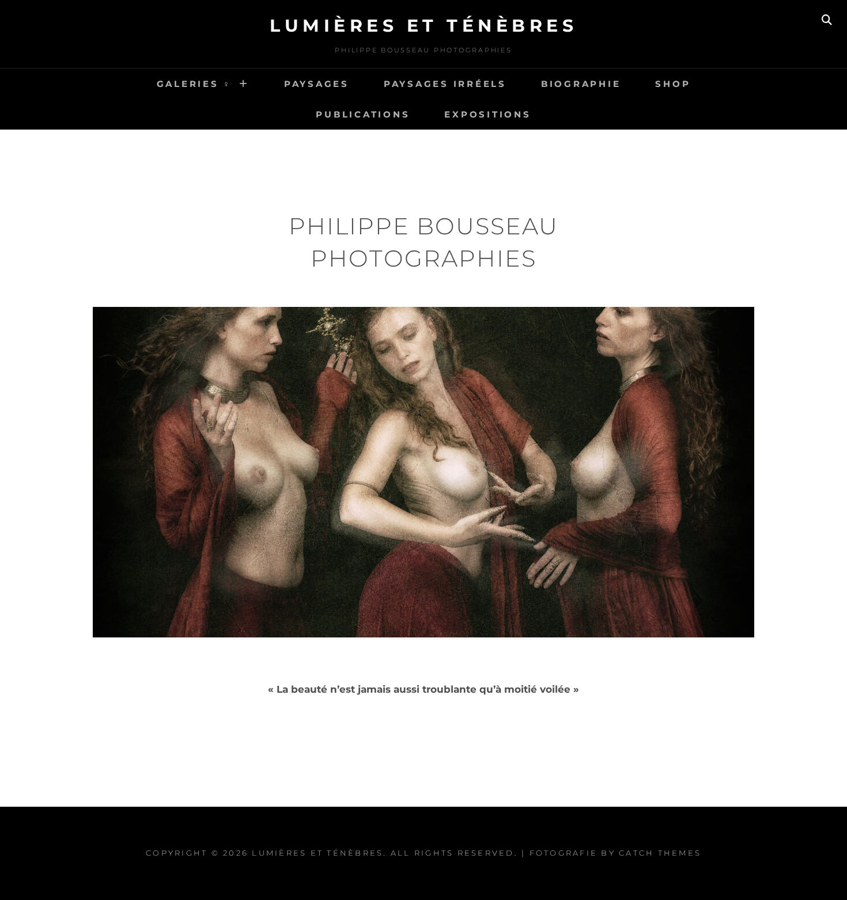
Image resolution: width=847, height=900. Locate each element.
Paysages (316, 83)
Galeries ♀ (194, 83)
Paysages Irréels (445, 83)
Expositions (487, 114)
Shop (672, 83)
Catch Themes (660, 852)
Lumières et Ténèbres (423, 25)
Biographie (581, 83)
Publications (363, 114)
